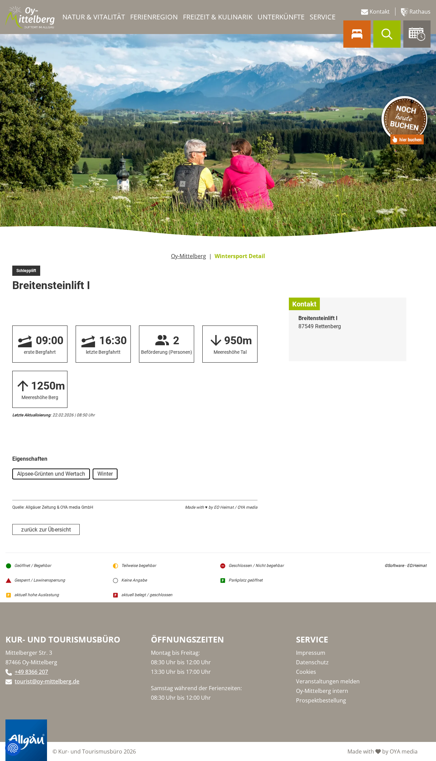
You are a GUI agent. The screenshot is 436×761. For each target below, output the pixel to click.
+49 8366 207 (31, 672)
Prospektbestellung (321, 700)
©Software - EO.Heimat (405, 565)
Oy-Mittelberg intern (322, 691)
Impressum (310, 652)
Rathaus (419, 11)
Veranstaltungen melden (328, 681)
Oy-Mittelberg (188, 256)
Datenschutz (312, 662)
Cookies (306, 672)
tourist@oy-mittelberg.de (47, 681)
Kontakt (379, 11)
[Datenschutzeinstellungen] (13, 748)
